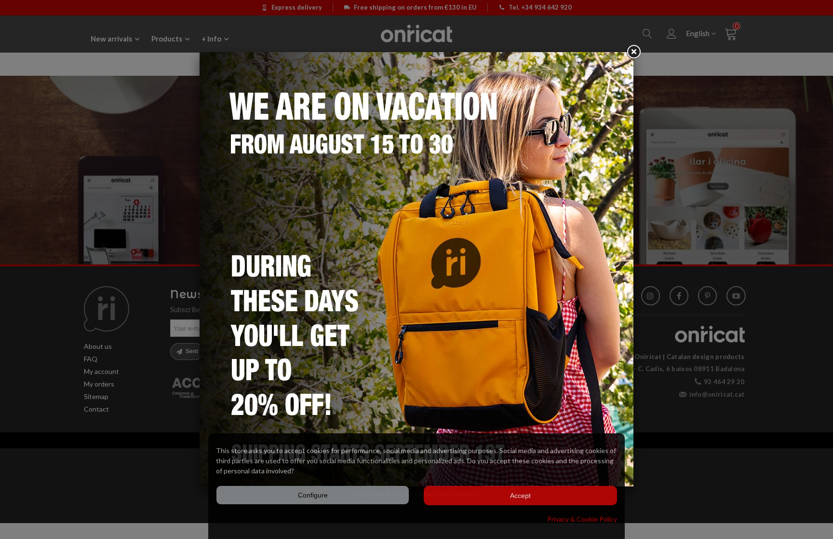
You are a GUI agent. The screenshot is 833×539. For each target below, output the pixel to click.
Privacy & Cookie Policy (582, 519)
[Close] (633, 52)
